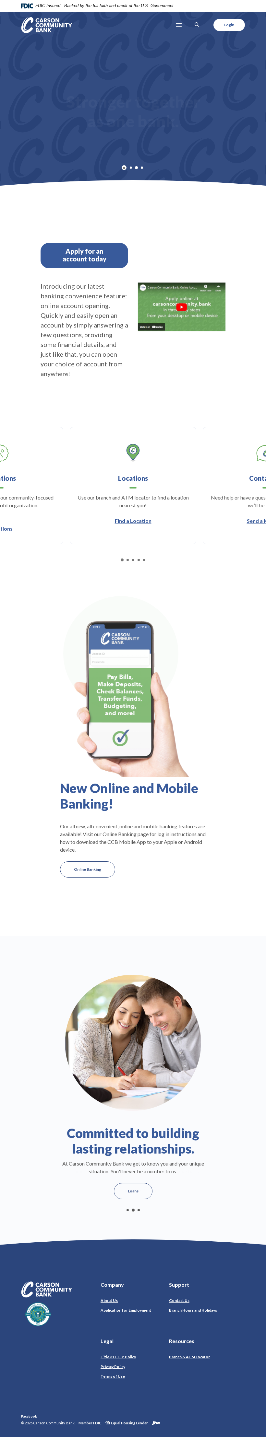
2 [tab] (136, 167)
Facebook (29, 1416)
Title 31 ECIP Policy (118, 1356)
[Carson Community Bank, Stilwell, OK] (46, 25)
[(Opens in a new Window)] (181, 306)
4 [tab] (139, 560)
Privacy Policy (114, 1366)
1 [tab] (131, 168)
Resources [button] (181, 1341)
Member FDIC (90, 1423)
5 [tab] (144, 560)
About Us (109, 1300)
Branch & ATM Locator (189, 1356)
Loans (133, 1191)
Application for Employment (126, 1310)
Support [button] (179, 1285)
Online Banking (87, 869)
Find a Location (133, 521)
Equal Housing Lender (129, 1423)
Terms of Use (113, 1376)
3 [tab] (142, 168)
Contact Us (179, 1300)
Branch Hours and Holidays (193, 1310)
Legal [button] (107, 1341)
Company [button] (112, 1285)
